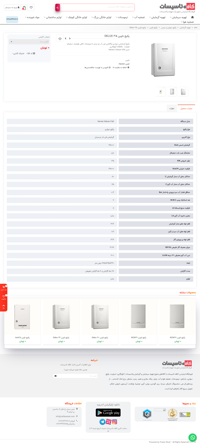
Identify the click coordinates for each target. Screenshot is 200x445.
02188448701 (12, 19)
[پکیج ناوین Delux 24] (61, 316)
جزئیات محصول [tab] (186, 108)
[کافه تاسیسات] (175, 7)
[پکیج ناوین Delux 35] (163, 83)
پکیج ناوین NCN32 (138, 337)
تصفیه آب (139, 17)
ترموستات (123, 17)
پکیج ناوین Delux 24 (61, 337)
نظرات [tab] (171, 108)
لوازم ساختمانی (53, 17)
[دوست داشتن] (60, 38)
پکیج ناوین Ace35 (22, 337)
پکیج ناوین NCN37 (177, 337)
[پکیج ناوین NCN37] (177, 316)
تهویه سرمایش (179, 17)
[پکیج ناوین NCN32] (66, 39)
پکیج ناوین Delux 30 (100, 337)
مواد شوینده (33, 17)
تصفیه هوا (188, 22)
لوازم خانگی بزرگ (102, 17)
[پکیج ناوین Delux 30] (70, 39)
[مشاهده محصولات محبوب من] (30, 7)
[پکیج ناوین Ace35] (22, 316)
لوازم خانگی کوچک (77, 17)
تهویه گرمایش (158, 17)
